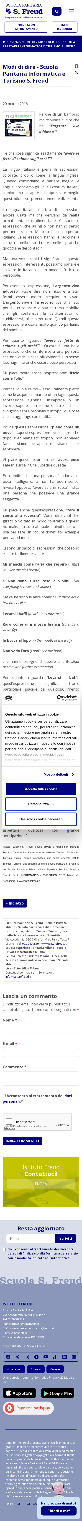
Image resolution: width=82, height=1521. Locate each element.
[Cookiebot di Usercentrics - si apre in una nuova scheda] (58, 698)
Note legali (14, 1369)
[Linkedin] (64, 1356)
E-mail (10, 1043)
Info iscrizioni (64, 27)
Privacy (36, 1369)
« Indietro (15, 903)
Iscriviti (65, 1238)
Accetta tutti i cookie (41, 789)
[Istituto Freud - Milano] (24, 11)
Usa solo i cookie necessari (41, 819)
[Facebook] (8, 1356)
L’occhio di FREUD (22, 42)
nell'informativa (57, 1258)
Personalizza (38, 804)
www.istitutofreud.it (54, 944)
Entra (41, 1183)
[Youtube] (46, 1356)
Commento (14, 1066)
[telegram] (36, 1356)
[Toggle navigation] (71, 11)
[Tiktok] (55, 1356)
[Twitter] (17, 1356)
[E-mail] (74, 1356)
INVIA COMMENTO (22, 1141)
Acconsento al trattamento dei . (37, 1098)
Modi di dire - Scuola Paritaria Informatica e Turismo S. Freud (39, 44)
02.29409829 (30, 944)
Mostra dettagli (56, 774)
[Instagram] (27, 1356)
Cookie (55, 1369)
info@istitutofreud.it (18, 977)
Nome (10, 1020)
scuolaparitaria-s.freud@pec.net (31, 1328)
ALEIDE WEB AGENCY (30, 1504)
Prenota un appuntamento (26, 27)
